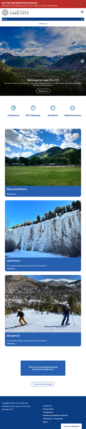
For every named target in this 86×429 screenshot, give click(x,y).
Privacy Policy (48, 409)
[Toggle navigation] (82, 12)
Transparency (48, 412)
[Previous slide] (3, 61)
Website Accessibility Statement (55, 415)
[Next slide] (82, 61)
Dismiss (80, 4)
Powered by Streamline (53, 419)
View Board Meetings (43, 384)
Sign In (45, 422)
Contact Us (43, 23)
